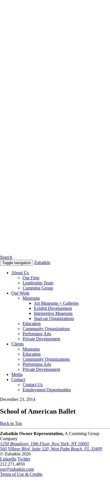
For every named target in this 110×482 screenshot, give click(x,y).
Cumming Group (38, 288)
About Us (20, 272)
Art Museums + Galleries (56, 303)
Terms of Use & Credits (21, 474)
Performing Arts (37, 333)
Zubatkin (42, 262)
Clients (17, 343)
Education (32, 323)
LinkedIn (8, 459)
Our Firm (31, 277)
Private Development (41, 338)
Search (6, 257)
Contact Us (33, 384)
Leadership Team (38, 282)
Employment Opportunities (47, 389)
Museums (31, 298)
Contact (18, 379)
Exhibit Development (53, 308)
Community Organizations (46, 328)
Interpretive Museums (53, 313)
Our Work (20, 293)
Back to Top (11, 423)
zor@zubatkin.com (17, 469)
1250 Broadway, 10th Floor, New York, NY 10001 (44, 443)
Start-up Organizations (54, 318)
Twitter (23, 459)
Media (17, 374)
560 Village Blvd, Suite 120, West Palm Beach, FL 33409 (51, 448)
